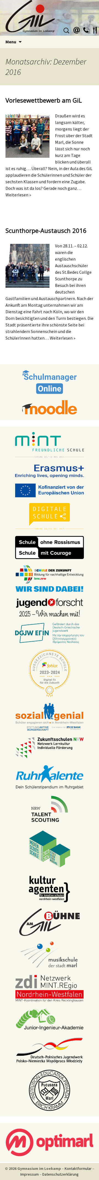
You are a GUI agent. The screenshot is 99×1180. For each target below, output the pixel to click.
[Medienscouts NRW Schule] (49, 848)
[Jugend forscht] (49, 607)
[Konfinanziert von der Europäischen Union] (49, 490)
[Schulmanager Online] (49, 381)
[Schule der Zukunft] (49, 578)
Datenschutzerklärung (60, 1174)
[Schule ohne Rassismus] (49, 547)
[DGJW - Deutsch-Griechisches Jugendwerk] (49, 632)
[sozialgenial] (49, 716)
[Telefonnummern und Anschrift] (86, 29)
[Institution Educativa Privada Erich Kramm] (49, 1090)
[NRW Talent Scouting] (49, 808)
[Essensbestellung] (95, 29)
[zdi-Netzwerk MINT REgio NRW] (49, 988)
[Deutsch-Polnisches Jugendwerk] (49, 1050)
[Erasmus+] (49, 470)
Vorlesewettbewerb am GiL (44, 100)
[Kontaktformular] (77, 29)
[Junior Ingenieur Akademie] (49, 1019)
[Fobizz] (49, 672)
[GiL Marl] (49, 18)
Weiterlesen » (18, 194)
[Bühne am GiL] (49, 921)
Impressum (29, 1174)
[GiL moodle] (49, 407)
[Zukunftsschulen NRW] (49, 747)
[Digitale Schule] (49, 516)
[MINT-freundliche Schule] (49, 445)
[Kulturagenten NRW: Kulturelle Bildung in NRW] (49, 888)
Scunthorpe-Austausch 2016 (46, 230)
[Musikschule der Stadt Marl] (49, 955)
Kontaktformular (78, 1168)
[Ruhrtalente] (49, 776)
